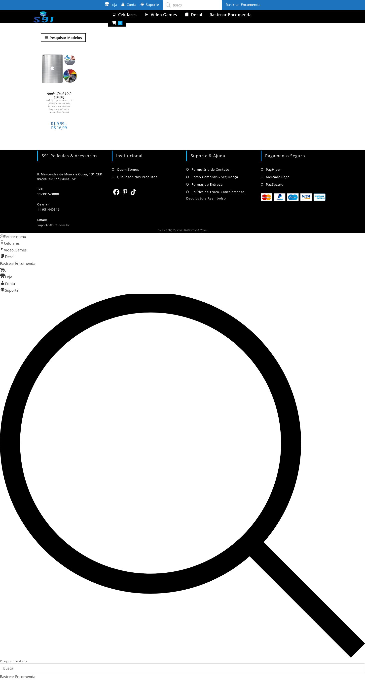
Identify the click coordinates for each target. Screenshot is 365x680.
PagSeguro (275, 184)
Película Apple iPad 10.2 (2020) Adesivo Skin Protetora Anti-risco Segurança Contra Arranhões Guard (59, 106)
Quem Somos (128, 169)
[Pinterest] (125, 192)
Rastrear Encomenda (243, 4)
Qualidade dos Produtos (137, 177)
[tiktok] (133, 192)
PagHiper (273, 169)
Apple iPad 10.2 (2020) (59, 95)
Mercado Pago (278, 177)
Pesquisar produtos (13, 661)
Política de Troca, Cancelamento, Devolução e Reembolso (215, 195)
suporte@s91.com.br (53, 225)
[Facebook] (116, 192)
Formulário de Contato (210, 169)
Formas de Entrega (206, 184)
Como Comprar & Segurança (214, 177)
